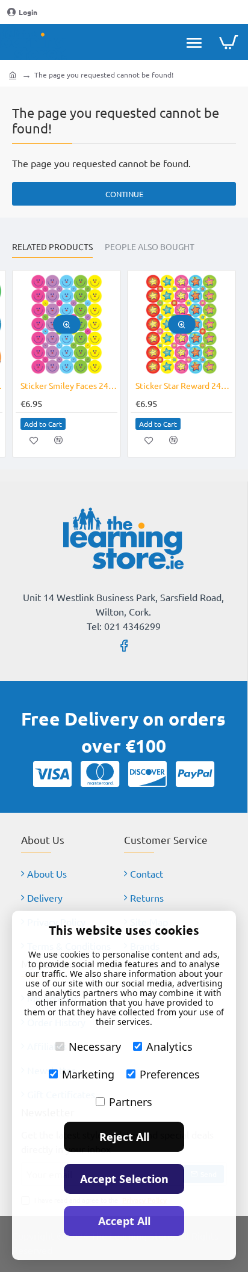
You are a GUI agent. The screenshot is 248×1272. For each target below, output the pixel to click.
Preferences (170, 1074)
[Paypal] (195, 774)
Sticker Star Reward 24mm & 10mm (183, 385)
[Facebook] (124, 645)
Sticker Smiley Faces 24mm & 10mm (68, 385)
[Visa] (52, 774)
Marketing (88, 1074)
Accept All (124, 1221)
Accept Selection (124, 1179)
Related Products (52, 247)
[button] (67, 324)
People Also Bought (149, 247)
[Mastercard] (100, 774)
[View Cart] (228, 42)
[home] (12, 74)
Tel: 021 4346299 (124, 626)
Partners (130, 1102)
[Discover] (147, 774)
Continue (124, 194)
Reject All (124, 1137)
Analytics (169, 1046)
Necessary (95, 1046)
